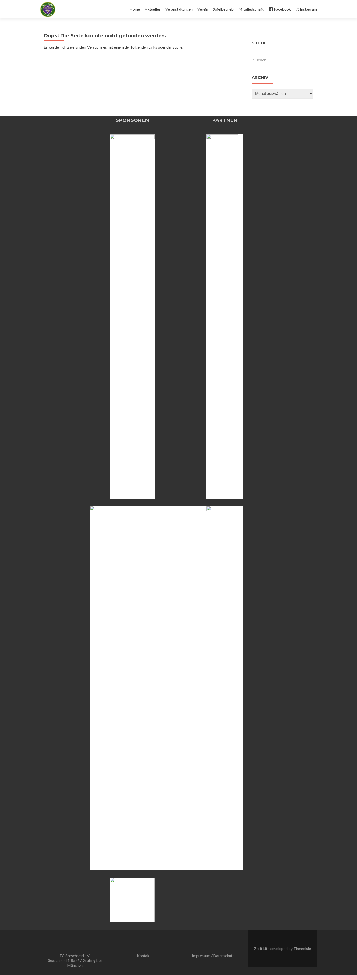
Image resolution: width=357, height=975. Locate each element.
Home (134, 9)
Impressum (201, 955)
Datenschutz (223, 955)
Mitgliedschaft (251, 9)
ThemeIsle (302, 948)
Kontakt (144, 955)
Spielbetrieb (223, 9)
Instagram (308, 9)
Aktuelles (153, 9)
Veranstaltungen (179, 9)
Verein (202, 9)
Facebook (282, 9)
